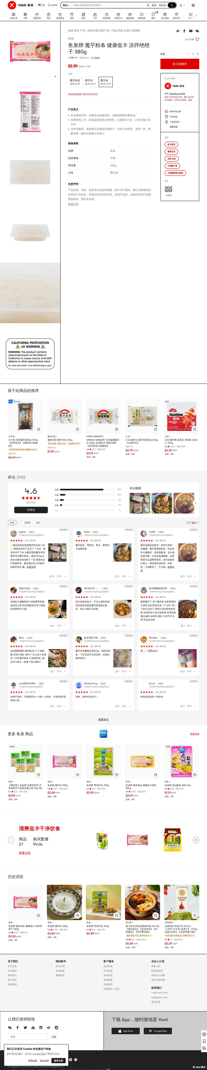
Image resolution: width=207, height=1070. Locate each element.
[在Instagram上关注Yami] (41, 1028)
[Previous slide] (11, 840)
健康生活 (171, 151)
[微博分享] (178, 31)
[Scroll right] (195, 503)
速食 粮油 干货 (76, 30)
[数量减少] (187, 54)
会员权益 (60, 970)
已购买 (27, 522)
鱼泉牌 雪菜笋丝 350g (98, 785)
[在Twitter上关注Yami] (25, 1028)
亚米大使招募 (158, 980)
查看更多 (103, 719)
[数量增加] (198, 54)
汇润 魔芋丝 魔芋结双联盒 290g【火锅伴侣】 (142, 441)
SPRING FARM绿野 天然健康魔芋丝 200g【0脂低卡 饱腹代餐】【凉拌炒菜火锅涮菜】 (103, 443)
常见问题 (108, 970)
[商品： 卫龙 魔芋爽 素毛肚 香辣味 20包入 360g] (181, 416)
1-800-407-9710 (159, 992)
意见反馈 (155, 1002)
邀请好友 (60, 975)
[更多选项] (65, 576)
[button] (52, 5)
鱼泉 (71, 38)
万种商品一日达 (111, 989)
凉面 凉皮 (172, 159)
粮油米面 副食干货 (98, 30)
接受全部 (58, 1060)
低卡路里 (171, 144)
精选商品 (12, 984)
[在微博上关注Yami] (49, 1028)
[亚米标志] (21, 5)
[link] (102, 839)
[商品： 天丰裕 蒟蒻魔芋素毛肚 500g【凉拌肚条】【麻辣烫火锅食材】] (25, 416)
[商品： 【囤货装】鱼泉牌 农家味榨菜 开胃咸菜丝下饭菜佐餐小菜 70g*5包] (25, 761)
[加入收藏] (197, 39)
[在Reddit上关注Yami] (56, 1028)
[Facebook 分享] (184, 31)
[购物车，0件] (193, 5)
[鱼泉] (103, 734)
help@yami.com (159, 997)
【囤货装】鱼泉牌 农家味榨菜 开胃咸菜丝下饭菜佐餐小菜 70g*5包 (25, 786)
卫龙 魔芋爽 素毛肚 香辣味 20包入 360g (181, 441)
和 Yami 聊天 (199, 1067)
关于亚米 (12, 966)
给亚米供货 (157, 970)
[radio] (75, 82)
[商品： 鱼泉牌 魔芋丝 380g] (64, 761)
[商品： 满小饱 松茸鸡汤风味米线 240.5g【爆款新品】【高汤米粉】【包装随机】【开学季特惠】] (142, 902)
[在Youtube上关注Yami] (33, 1028)
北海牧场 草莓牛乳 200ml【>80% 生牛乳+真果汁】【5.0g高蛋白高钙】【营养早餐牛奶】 (181, 929)
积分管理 (60, 966)
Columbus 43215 (177, 93)
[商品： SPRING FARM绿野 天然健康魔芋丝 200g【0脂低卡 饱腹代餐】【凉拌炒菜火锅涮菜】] (103, 416)
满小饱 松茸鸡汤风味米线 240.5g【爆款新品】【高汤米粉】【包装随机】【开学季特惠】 (142, 929)
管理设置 (32, 1060)
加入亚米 (12, 980)
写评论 (31, 510)
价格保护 (108, 984)
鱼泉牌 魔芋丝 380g (58, 785)
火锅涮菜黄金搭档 (175, 173)
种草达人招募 (158, 975)
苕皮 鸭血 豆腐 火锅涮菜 (126, 30)
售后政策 (108, 980)
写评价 (97, 58)
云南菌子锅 (172, 166)
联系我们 (12, 975)
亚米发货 (108, 975)
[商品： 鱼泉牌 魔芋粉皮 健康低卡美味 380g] (142, 761)
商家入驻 (155, 966)
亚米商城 (108, 966)
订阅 (54, 1036)
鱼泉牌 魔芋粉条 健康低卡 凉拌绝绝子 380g (25, 927)
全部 (12, 522)
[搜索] (172, 5)
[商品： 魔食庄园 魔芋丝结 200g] (64, 416)
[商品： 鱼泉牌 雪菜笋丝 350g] (103, 761)
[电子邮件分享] (191, 31)
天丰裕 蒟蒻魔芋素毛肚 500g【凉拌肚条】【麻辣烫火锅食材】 (23, 443)
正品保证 (12, 970)
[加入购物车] (38, 429)
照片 (38, 522)
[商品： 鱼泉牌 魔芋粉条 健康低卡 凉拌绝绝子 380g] (25, 902)
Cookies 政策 (39, 1054)
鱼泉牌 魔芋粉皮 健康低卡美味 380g (141, 786)
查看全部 (194, 734)
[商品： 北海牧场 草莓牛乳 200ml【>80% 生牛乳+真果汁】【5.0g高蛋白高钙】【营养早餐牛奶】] (181, 902)
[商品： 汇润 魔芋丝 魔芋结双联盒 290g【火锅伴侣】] (142, 416)
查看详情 (73, 204)
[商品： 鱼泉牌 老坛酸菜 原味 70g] (181, 761)
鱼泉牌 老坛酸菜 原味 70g (178, 785)
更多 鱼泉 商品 (20, 734)
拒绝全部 (44, 1060)
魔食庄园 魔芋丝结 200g (60, 440)
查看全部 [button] (31, 567)
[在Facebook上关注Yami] (18, 1028)
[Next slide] (196, 840)
